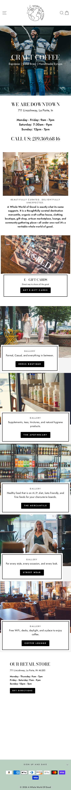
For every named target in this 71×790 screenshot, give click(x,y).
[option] (35, 61)
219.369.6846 (46, 139)
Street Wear (32, 572)
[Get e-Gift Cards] (35, 267)
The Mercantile (35, 505)
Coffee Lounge (36, 643)
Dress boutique (29, 364)
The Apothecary (35, 434)
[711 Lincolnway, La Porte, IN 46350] (35, 706)
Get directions (22, 690)
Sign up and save (35, 764)
